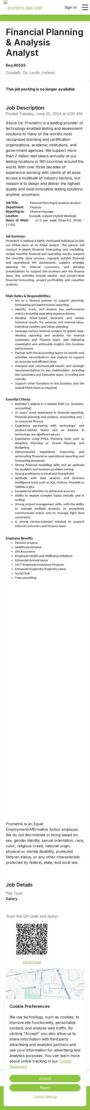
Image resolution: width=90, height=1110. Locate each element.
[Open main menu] (85, 7)
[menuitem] (23, 7)
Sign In (70, 7)
